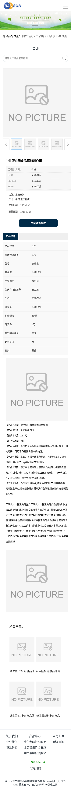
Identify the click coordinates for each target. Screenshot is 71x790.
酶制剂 (53, 36)
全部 (36, 48)
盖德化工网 (51, 784)
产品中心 (35, 736)
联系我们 (11, 747)
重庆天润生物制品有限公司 (20, 781)
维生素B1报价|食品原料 (35, 754)
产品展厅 (41, 36)
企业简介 (11, 741)
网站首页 (27, 36)
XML (15, 784)
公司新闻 (58, 736)
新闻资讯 (58, 741)
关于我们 (12, 736)
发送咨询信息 (38, 223)
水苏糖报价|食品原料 (48, 671)
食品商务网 (38, 784)
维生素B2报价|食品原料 (35, 742)
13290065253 (35, 762)
